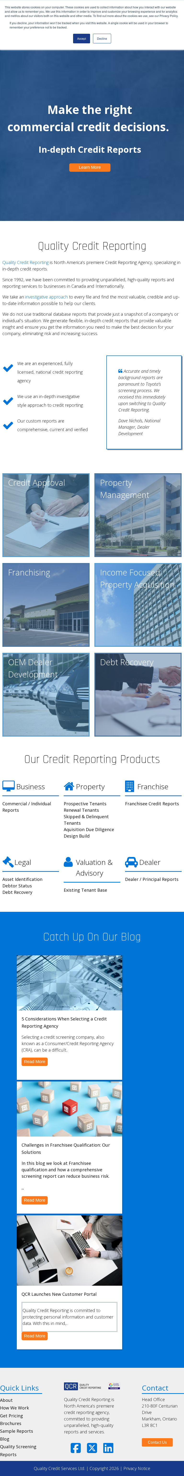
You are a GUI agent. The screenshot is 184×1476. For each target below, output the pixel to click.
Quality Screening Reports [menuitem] (18, 1450)
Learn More (90, 167)
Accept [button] (81, 38)
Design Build (77, 836)
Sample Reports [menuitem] (16, 1431)
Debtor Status (17, 886)
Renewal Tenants (81, 810)
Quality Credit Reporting (25, 262)
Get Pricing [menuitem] (11, 1416)
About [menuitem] (6, 1400)
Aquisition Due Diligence (89, 829)
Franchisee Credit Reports (152, 803)
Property (90, 786)
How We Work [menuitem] (14, 1408)
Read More (34, 1061)
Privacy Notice (136, 1468)
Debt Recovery (17, 892)
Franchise (152, 786)
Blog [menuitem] (4, 1439)
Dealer (149, 862)
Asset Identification (22, 879)
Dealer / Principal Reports (151, 879)
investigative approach (46, 297)
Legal (22, 862)
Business (29, 786)
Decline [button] (102, 38)
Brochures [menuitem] (10, 1423)
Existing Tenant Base (85, 890)
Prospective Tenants (85, 803)
